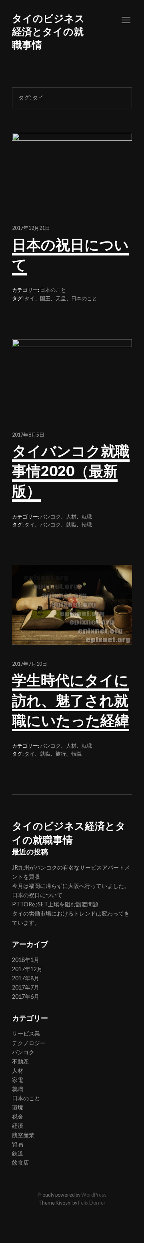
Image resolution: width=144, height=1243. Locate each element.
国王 (45, 298)
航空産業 (23, 1134)
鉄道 (17, 1153)
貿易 (17, 1144)
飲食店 (20, 1162)
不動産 (20, 1061)
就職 (87, 517)
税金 (17, 1116)
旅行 (61, 754)
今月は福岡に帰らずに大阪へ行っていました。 (71, 885)
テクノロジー (29, 1042)
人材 (71, 517)
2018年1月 (25, 959)
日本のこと (53, 290)
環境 (17, 1107)
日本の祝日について (37, 895)
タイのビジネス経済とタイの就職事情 (48, 31)
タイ (29, 298)
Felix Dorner (92, 1203)
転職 (87, 525)
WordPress (93, 1195)
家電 (17, 1079)
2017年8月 (25, 978)
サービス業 (26, 1033)
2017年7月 (25, 987)
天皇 (61, 298)
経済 (17, 1125)
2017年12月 (27, 969)
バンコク (50, 517)
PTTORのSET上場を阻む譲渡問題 (55, 904)
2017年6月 (25, 996)
